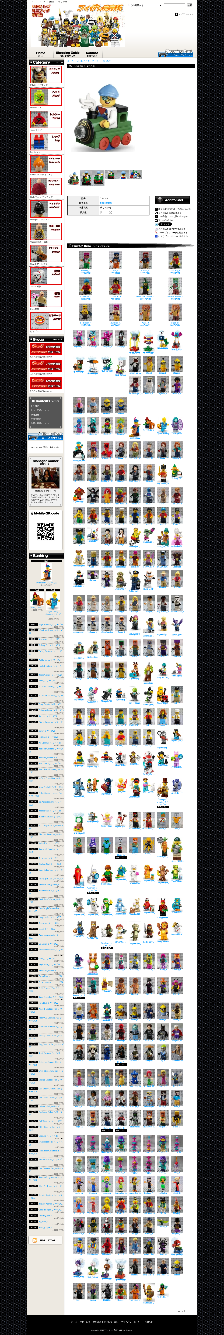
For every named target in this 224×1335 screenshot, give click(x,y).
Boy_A (107, 524)
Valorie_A (145, 270)
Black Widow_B (79, 1060)
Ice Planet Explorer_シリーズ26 (121, 700)
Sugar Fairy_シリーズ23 (49, 964)
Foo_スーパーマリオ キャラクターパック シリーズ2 (92, 1277)
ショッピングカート (175, 53)
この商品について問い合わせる (173, 216)
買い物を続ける (165, 220)
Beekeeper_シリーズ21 (48, 858)
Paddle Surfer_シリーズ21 (49, 660)
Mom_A (176, 524)
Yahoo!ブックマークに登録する (173, 232)
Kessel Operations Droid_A (106, 1254)
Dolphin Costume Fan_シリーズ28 (121, 914)
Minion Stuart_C (176, 373)
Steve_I (177, 1106)
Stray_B (176, 828)
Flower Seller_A (106, 745)
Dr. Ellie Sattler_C (135, 611)
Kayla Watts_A (92, 481)
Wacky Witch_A (163, 994)
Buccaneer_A (148, 828)
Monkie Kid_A (121, 1233)
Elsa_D (107, 1086)
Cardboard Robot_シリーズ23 (177, 912)
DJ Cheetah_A (149, 969)
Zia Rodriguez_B (134, 481)
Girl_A (93, 524)
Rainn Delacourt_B (163, 458)
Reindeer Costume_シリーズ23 (135, 678)
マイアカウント (186, 14)
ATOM (51, 1240)
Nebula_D (149, 504)
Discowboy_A (135, 969)
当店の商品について (40, 423)
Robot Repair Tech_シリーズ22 (162, 703)
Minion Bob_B (177, 1275)
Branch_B (163, 1152)
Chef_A (120, 524)
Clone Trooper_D (92, 632)
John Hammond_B (92, 611)
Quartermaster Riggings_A (93, 1254)
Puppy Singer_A (93, 434)
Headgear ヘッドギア (39, 219)
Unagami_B (107, 1233)
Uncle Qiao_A (149, 1213)
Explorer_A (163, 393)
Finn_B (107, 1040)
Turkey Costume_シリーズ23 (79, 501)
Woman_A (162, 725)
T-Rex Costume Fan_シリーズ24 (93, 938)
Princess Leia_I (92, 1040)
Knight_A (79, 1127)
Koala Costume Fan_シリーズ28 (79, 914)
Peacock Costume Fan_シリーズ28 (121, 879)
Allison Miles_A (92, 1106)
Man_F (135, 745)
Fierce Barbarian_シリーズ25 (148, 942)
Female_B (107, 725)
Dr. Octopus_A (135, 504)
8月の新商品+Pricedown (41, 357)
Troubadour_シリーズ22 (46, 583)
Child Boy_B (175, 270)
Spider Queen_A (45, 1215)
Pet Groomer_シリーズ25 (49, 743)
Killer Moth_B (121, 504)
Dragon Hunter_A (149, 1060)
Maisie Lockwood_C (107, 481)
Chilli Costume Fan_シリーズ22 (79, 887)
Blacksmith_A (149, 1127)
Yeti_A (149, 656)
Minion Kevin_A (135, 1019)
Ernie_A (120, 1213)
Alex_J (107, 678)
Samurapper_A (79, 995)
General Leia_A (93, 1300)
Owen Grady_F (121, 481)
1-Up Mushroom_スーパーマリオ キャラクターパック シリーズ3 (79, 833)
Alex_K (134, 853)
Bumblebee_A (135, 1193)
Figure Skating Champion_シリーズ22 (53, 614)
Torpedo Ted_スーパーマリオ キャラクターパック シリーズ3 (107, 371)
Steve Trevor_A (93, 1193)
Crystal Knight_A (93, 853)
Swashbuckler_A (136, 828)
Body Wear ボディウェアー (42, 197)
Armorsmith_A (93, 678)
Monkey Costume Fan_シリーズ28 (163, 882)
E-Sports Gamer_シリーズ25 (51, 710)
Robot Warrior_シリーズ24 (50, 675)
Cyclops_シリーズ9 (121, 589)
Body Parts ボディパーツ (41, 174)
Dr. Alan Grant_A (162, 587)
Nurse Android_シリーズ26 (50, 787)
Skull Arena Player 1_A (135, 1127)
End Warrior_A (162, 656)
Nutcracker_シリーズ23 (48, 639)
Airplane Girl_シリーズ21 (49, 864)
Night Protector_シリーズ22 (50, 624)
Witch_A (107, 587)
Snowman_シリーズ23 (48, 970)
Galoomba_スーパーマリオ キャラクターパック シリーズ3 (79, 371)
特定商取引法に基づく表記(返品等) (174, 209)
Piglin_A (145, 323)
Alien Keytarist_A (107, 969)
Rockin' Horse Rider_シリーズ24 (79, 566)
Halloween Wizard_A (145, 296)
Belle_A (120, 1086)
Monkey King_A (176, 1213)
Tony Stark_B (149, 1275)
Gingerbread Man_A (135, 994)
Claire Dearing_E (176, 458)
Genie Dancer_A (163, 969)
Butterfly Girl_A (176, 994)
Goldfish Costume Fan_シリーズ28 (149, 880)
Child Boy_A (85, 296)
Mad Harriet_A (163, 1193)
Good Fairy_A (135, 1086)
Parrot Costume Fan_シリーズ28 (149, 912)
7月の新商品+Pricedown (41, 374)
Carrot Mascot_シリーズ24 (50, 976)
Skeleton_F (148, 393)
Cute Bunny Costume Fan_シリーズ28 (135, 914)
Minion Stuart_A (163, 1019)
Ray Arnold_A (121, 1106)
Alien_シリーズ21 (46, 1227)
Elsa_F (135, 1254)
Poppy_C (149, 1152)
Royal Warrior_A (134, 656)
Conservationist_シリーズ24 (50, 982)
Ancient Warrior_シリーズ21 (50, 1204)
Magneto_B (177, 1040)
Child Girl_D (134, 725)
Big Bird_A (43, 1221)
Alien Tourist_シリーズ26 (49, 763)
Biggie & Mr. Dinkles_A (106, 1152)
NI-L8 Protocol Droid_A (107, 1300)
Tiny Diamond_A (93, 1172)
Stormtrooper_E (177, 611)
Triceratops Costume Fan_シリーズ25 (135, 943)
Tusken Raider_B (177, 1019)
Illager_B (121, 1128)
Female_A (79, 725)
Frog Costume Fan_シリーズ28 (177, 881)
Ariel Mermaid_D (149, 1086)
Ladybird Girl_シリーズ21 (49, 1106)
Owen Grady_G (149, 481)
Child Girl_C (92, 725)
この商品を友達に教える (169, 213)
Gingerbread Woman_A (121, 994)
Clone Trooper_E (120, 632)
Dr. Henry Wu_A (149, 611)
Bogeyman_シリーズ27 (48, 923)
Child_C (120, 745)
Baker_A (121, 656)
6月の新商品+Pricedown (41, 391)
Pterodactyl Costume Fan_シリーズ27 (79, 796)
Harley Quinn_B (177, 1193)
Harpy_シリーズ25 (46, 731)
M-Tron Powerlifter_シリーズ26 (79, 700)
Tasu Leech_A (79, 1040)
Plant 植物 (34, 309)
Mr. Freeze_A (135, 1040)
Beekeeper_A (85, 323)
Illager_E (121, 855)
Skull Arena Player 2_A (149, 1106)
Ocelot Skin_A (149, 373)
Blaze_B (176, 1127)
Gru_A (149, 1019)
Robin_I (120, 1300)
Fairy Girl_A (148, 567)
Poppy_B (135, 1152)
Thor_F (79, 1300)
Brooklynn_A (79, 413)
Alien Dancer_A (79, 434)
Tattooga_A (79, 524)
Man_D (163, 524)
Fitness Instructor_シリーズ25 (162, 634)
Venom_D (93, 504)
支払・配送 (85, 1322)
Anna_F (120, 1254)
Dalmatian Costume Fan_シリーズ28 (93, 914)
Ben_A (93, 413)
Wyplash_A (93, 1060)
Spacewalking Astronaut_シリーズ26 (177, 934)
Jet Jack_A (134, 1060)
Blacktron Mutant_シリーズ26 (148, 704)
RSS (43, 1240)
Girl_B (79, 544)
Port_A (79, 1254)
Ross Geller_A (107, 544)
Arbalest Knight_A (79, 853)
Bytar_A (120, 1062)
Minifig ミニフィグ (39, 85)
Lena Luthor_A (107, 1193)
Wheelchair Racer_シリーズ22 (79, 460)
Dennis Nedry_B (121, 611)
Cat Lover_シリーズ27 (48, 944)
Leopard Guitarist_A (93, 346)
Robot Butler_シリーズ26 (49, 811)
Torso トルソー (37, 130)
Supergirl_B (79, 1213)
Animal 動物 (35, 286)
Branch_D (163, 1172)
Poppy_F (149, 1172)
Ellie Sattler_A (107, 1106)
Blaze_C (148, 853)
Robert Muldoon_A (107, 611)
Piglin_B (175, 323)
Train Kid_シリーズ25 (48, 737)
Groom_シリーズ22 (37, 607)
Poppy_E (135, 1172)
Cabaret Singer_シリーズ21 (50, 1210)
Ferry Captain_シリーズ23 (49, 704)
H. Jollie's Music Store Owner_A (107, 567)
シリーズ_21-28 (104, 61)
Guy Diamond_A (79, 1172)
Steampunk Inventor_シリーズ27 (163, 802)
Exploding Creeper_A (106, 458)
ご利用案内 (36, 419)
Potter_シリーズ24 (46, 680)
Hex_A (116, 270)
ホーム (41, 53)
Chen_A (92, 1233)
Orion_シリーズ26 (46, 958)
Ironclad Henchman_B (79, 1233)
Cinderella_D (92, 1086)
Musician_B (121, 725)
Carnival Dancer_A (121, 434)
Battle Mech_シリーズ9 (148, 589)
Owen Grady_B (135, 1233)
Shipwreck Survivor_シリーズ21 (79, 765)
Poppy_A (93, 1152)
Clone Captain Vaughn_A (107, 632)
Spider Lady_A (148, 994)
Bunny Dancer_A (121, 969)
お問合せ (92, 53)
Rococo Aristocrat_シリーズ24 (177, 546)
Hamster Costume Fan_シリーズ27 (93, 974)
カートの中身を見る (45, 436)
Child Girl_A (115, 296)
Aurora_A (79, 1086)
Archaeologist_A (136, 393)
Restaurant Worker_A (92, 745)
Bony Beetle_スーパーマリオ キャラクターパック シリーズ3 (93, 821)
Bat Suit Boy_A (92, 580)
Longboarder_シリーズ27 (49, 917)
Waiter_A (149, 745)
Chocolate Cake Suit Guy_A (177, 567)
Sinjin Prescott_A (134, 1106)
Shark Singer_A (93, 994)
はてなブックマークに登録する (173, 236)
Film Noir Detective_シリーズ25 (162, 747)
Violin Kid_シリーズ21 (48, 843)
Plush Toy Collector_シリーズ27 (177, 767)
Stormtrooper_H (79, 632)
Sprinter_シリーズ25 (47, 716)
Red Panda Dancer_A (176, 969)
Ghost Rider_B (134, 1275)
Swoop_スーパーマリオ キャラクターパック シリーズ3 (176, 349)
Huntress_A (115, 323)
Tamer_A (163, 828)
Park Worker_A (148, 1233)
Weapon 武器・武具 (39, 242)
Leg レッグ (35, 152)
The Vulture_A (162, 1226)
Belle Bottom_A (176, 393)
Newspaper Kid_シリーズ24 (50, 879)
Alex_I (93, 458)
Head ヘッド (35, 107)
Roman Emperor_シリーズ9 (107, 991)
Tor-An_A (148, 1040)
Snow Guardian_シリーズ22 (50, 997)
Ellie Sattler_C (135, 458)
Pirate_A (162, 1106)
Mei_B (163, 1213)
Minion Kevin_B (163, 373)
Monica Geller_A (121, 544)
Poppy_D (177, 1152)
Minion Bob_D (121, 413)
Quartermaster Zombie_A (177, 1060)
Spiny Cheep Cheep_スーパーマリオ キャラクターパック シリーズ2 (78, 1276)
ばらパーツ (35, 331)
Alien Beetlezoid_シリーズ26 (79, 968)
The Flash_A (92, 1213)
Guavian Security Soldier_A (121, 1040)
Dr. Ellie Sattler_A (177, 587)
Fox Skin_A (107, 656)
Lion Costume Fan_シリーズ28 (163, 941)
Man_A (135, 524)
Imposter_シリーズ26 (47, 757)
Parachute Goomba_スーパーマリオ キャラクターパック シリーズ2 (106, 1278)
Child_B (78, 745)
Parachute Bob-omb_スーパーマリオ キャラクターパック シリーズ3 (162, 348)
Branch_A (121, 1152)
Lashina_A (148, 1193)
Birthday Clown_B (135, 567)
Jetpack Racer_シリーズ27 (49, 884)
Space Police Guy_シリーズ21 (120, 765)
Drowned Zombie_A (175, 296)
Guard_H (149, 458)
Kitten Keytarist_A (79, 346)
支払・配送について (68, 53)
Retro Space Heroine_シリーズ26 (177, 676)
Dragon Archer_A (177, 656)
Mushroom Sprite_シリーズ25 (121, 942)
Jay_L (162, 1060)
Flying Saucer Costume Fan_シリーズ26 (107, 701)
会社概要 (35, 406)
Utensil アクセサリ (38, 264)
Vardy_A (79, 1106)
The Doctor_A (163, 1275)
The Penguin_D (176, 1233)
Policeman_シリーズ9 (135, 591)
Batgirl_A (79, 1193)
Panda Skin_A (135, 373)
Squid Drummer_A (107, 346)
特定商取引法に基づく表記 (105, 1322)
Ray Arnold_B (163, 611)
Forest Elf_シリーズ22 (48, 1003)
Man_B (149, 524)
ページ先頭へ (181, 1311)
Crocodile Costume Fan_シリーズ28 (107, 914)
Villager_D (92, 1127)
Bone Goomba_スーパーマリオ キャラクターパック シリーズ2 (120, 1279)
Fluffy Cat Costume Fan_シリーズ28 (135, 883)
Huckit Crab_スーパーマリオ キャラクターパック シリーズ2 (177, 1254)
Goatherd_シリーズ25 (48, 1136)
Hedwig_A (85, 270)
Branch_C (107, 1172)
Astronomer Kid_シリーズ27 (163, 765)
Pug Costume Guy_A (162, 567)
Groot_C (162, 504)
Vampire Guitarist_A (121, 346)
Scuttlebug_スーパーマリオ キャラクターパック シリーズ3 (149, 352)
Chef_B (177, 725)
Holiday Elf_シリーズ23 (49, 645)
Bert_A (135, 1213)
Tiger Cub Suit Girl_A (93, 1019)
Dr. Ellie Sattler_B (79, 611)
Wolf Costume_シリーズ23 (50, 1121)
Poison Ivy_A (121, 1193)
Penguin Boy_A (78, 1019)
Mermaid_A (79, 1152)
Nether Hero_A (78, 678)
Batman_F (163, 1040)
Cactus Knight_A (107, 853)
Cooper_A (120, 1172)
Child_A (92, 567)
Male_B (148, 725)
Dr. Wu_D (78, 481)
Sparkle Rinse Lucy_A (149, 1254)
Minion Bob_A (121, 1019)
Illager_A (107, 1128)
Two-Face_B (135, 1300)
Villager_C (162, 1127)
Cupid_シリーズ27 (46, 929)
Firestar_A (106, 504)
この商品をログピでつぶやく (172, 229)
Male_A (176, 703)
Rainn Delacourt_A (120, 458)
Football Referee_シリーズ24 (135, 546)
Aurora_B (163, 1086)
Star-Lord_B (177, 504)
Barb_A (176, 1172)
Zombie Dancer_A (107, 434)
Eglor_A (176, 1086)
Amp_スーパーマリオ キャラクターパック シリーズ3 (135, 352)
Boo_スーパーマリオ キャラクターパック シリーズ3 (120, 375)
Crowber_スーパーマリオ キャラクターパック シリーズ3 (92, 373)
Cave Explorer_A (121, 678)
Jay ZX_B (107, 1060)
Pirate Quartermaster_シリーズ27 (135, 797)
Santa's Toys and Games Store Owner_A (121, 567)
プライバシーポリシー (131, 1322)
